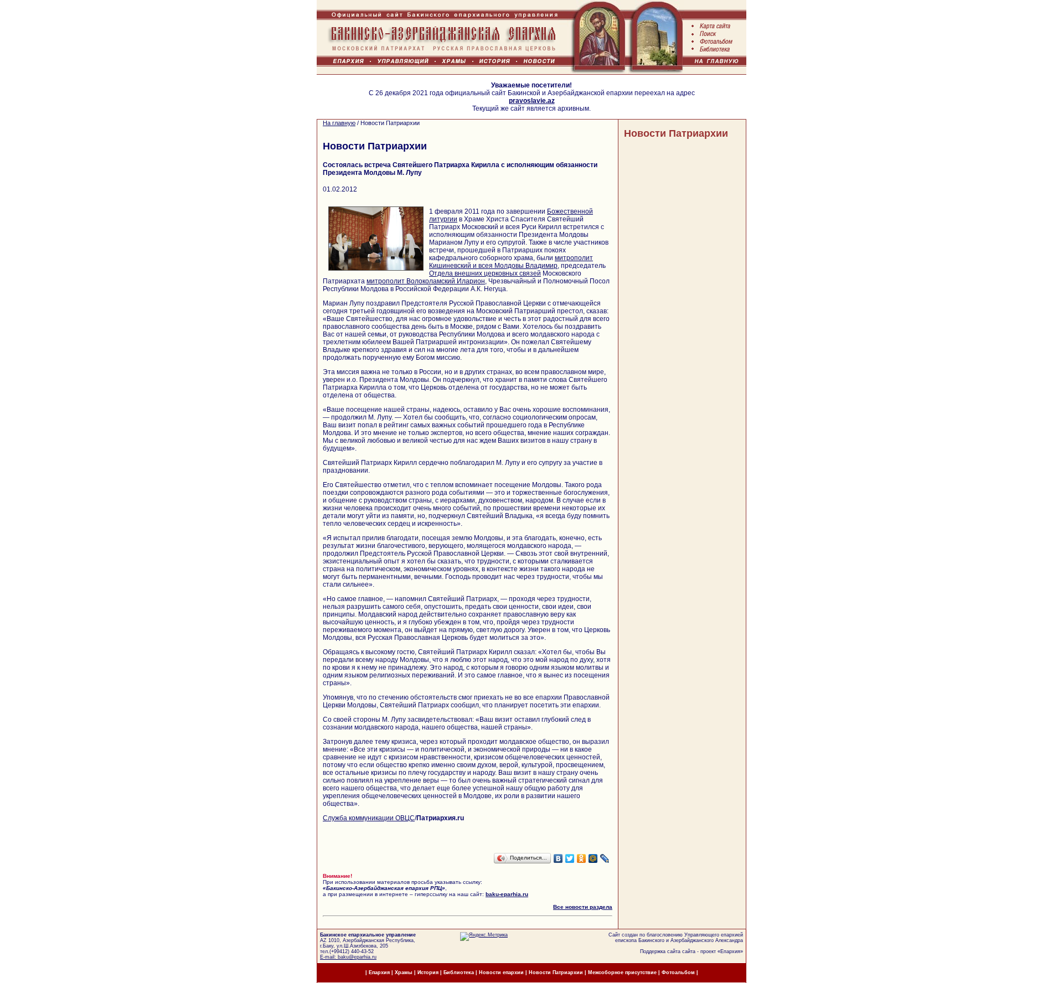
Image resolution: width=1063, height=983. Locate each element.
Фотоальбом (678, 972)
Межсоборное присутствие (622, 972)
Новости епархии (501, 972)
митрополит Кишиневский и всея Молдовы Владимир (511, 262)
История (427, 972)
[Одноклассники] (581, 858)
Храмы (403, 972)
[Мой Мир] (593, 858)
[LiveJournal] (605, 858)
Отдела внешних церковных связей (485, 273)
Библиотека (459, 972)
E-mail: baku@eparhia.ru (348, 957)
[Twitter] (570, 858)
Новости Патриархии (676, 133)
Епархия (730, 951)
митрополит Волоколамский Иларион (426, 281)
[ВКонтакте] (558, 858)
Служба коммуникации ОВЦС (369, 818)
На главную (339, 123)
